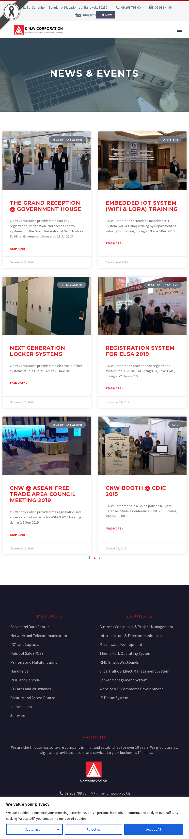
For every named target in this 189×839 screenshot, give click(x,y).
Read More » (18, 248)
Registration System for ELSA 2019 (140, 351)
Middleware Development (120, 644)
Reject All (93, 829)
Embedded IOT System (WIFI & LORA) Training (141, 206)
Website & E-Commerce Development (131, 688)
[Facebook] (76, 15)
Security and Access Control (33, 697)
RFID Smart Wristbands (119, 662)
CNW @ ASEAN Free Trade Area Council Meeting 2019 (43, 494)
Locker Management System (123, 679)
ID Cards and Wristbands (30, 688)
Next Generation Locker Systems (37, 351)
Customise (33, 829)
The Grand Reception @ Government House (45, 206)
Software (17, 715)
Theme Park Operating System (125, 653)
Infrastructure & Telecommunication (130, 635)
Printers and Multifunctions (33, 662)
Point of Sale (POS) (26, 653)
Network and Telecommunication (38, 635)
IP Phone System (113, 697)
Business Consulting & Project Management (136, 626)
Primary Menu (179, 30)
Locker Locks (21, 706)
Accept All (153, 829)
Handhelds (19, 671)
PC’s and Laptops (24, 644)
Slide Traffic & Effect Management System (134, 671)
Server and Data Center (29, 626)
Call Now (105, 15)
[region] (94, 818)
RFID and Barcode (25, 679)
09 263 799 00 (131, 7)
